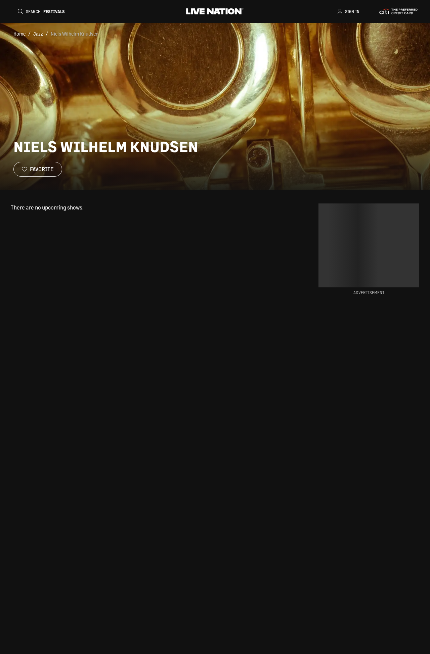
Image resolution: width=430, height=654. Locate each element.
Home (19, 34)
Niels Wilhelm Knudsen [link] (74, 34)
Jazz (38, 34)
